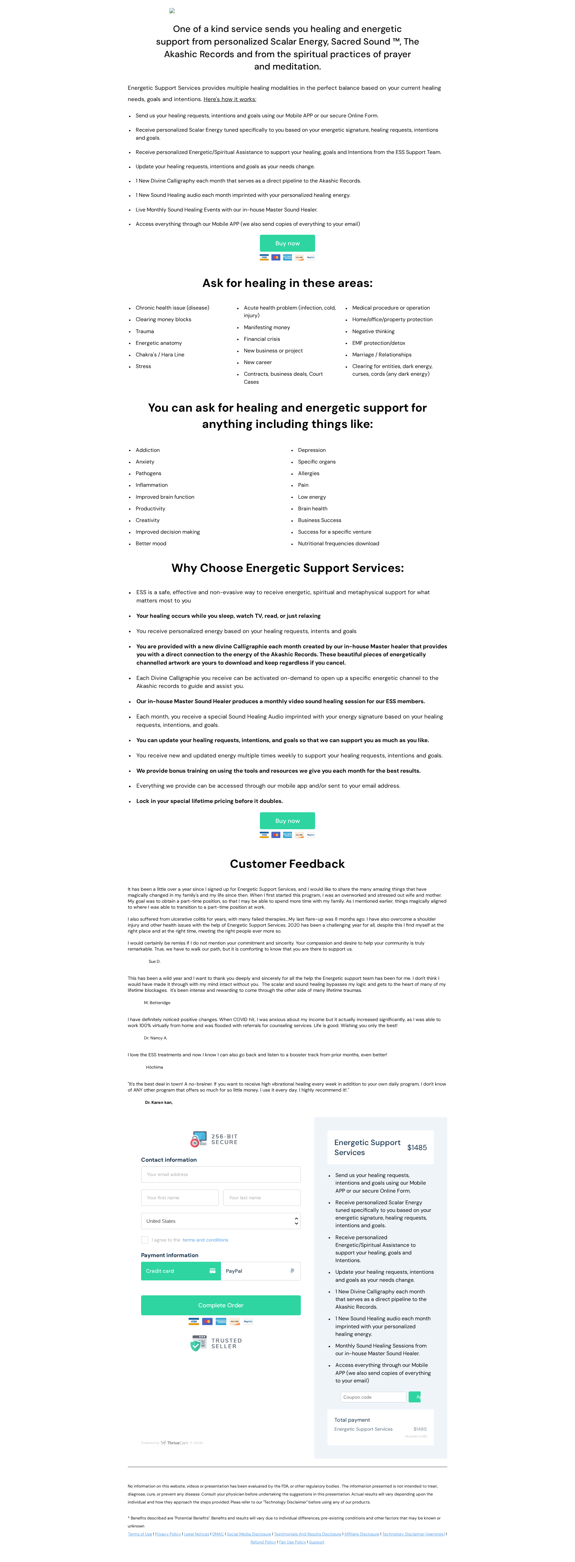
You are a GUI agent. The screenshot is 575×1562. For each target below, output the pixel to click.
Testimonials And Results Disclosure (307, 1534)
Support (316, 1542)
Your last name (245, 1198)
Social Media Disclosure (249, 1534)
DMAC (218, 1534)
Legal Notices (196, 1534)
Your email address (167, 1174)
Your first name (163, 1198)
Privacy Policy (168, 1534)
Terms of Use (140, 1534)
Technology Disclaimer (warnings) (413, 1534)
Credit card (160, 1271)
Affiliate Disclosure (361, 1534)
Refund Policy (263, 1542)
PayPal (234, 1271)
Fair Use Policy (292, 1542)
